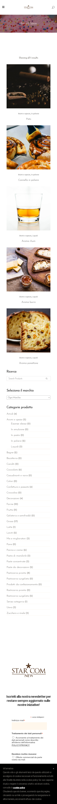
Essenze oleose (18, 424)
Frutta (10, 510)
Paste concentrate (16, 561)
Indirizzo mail (18, 720)
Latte (9, 527)
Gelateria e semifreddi (19, 515)
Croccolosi (12, 492)
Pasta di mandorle (17, 556)
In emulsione (17, 429)
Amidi (10, 414)
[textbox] (28, 398)
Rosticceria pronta (16, 590)
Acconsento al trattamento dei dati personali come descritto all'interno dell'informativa (27, 741)
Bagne (10, 452)
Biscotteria (12, 458)
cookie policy (19, 787)
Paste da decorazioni (18, 567)
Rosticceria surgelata (18, 596)
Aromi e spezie (24, 114)
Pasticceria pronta (16, 573)
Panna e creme (15, 550)
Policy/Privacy (21, 745)
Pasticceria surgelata (18, 579)
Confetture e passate (18, 487)
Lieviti (10, 533)
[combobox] (28, 397)
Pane (9, 544)
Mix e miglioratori (16, 538)
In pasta (15, 435)
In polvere (35, 114)
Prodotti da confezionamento (22, 584)
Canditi (10, 464)
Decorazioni (13, 498)
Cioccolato (12, 470)
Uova (9, 607)
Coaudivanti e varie (17, 475)
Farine (10, 504)
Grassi (10, 521)
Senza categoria (15, 601)
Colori (10, 481)
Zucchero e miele (16, 613)
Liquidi (35, 236)
